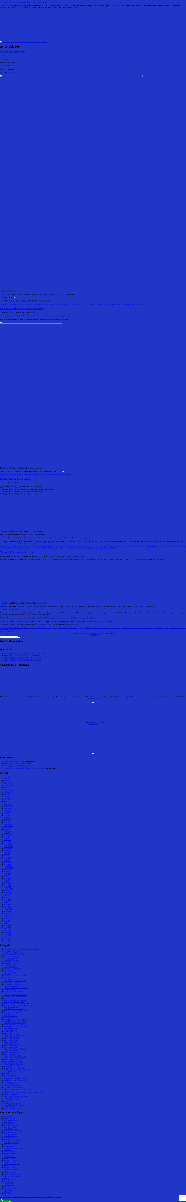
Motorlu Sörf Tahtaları (11, 1028)
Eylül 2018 (7, 885)
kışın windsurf (93, 628)
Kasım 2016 (7, 924)
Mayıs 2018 (7, 892)
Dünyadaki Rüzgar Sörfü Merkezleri (15, 981)
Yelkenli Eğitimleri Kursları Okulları (15, 1105)
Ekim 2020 (7, 841)
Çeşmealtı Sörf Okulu (10, 967)
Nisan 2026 (7, 778)
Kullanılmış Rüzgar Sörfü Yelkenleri (15, 1023)
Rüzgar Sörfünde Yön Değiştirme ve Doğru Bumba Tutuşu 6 (22, 659)
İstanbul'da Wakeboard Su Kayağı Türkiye (17, 1010)
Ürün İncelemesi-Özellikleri (12, 1085)
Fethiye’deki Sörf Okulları (12, 982)
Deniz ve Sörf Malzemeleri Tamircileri (15, 975)
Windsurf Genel (29, 304)
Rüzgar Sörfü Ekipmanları (12, 1037)
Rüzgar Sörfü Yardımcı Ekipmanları (15, 1056)
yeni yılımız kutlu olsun (137, 304)
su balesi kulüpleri (69, 548)
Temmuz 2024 (8, 785)
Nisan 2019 (7, 873)
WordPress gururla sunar (54, 1197)
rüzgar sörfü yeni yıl (82, 304)
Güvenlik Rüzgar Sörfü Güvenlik (14, 991)
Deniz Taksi (7, 974)
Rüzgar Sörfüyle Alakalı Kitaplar (14, 1061)
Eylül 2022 (7, 803)
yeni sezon (126, 304)
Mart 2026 (7, 780)
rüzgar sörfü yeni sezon (68, 304)
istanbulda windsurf (10, 1137)
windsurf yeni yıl (117, 304)
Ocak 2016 (7, 930)
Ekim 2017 (7, 904)
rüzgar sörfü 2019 (54, 304)
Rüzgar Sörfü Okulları (11, 1047)
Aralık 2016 (7, 922)
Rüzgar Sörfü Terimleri (11, 1054)
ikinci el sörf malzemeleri (11, 1125)
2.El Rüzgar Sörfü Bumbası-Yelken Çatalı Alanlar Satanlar (22, 949)
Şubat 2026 (7, 782)
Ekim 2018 (7, 883)
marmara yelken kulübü (11, 1153)
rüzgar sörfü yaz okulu (11, 1169)
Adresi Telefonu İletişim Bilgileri (14, 954)
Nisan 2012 (7, 937)
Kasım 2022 (7, 801)
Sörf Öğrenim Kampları (11, 1072)
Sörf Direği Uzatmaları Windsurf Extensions (17, 1070)
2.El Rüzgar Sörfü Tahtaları (12, 951)
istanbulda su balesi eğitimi (90, 546)
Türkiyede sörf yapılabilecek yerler (14, 1176)
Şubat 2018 (7, 897)
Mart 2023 (7, 798)
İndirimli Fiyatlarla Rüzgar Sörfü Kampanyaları (18, 1005)
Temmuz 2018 (8, 889)
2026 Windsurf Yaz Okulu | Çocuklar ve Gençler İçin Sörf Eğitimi (24, 653)
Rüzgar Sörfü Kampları (11, 1040)
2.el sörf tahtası (8, 1116)
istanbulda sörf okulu (10, 1136)
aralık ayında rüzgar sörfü (55, 628)
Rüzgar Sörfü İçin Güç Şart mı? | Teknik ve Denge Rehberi (22, 655)
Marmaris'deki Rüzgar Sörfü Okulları (35, 628)
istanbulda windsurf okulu (12, 1141)
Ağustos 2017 (8, 908)
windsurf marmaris (15, 629)
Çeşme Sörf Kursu (9, 965)
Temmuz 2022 (8, 806)
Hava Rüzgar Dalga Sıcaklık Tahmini (15, 995)
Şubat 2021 (7, 834)
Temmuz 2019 (8, 868)
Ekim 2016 (7, 925)
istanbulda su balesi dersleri (73, 546)
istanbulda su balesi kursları (143, 546)
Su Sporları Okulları (42, 546)
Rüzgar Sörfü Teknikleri (11, 1052)
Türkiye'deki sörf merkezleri (12, 1174)
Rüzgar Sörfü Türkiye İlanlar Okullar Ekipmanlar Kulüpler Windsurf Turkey (23, 2)
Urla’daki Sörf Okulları (11, 1084)
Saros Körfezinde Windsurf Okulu (14, 1063)
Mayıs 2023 (7, 794)
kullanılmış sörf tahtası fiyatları (13, 1148)
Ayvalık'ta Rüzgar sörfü (11, 958)
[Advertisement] (93, 24)
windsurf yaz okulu (10, 1188)
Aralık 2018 (7, 880)
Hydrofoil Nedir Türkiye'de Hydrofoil (15, 996)
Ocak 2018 (7, 899)
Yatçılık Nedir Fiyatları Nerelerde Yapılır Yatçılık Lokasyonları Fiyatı (25, 768)
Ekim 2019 (7, 862)
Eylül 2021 (7, 822)
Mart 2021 (7, 833)
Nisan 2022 (7, 810)
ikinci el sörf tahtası (10, 1127)
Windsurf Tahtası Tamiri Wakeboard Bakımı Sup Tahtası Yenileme (24, 1092)
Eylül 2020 (7, 843)
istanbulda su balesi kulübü (107, 546)
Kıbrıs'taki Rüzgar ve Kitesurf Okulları (16, 1019)
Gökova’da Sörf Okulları (11, 986)
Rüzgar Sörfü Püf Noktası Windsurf (15, 1049)
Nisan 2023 (7, 796)
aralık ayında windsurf (70, 628)
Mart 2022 (7, 812)
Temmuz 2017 (8, 910)
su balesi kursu (91, 548)
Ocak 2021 (7, 836)
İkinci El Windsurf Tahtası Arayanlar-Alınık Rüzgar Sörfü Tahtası (24, 1003)
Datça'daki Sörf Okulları (11, 972)
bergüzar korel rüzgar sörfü (42, 475)
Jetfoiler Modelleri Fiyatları (12, 1012)
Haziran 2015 (8, 932)
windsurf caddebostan (10, 1179)
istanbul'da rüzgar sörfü (11, 1129)
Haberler (6, 993)
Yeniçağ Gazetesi (93, 724)
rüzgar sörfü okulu (9, 1165)
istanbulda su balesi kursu (160, 546)
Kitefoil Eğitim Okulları (11, 1016)
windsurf (6, 1178)
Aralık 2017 (7, 901)
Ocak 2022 (7, 815)
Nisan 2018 (7, 894)
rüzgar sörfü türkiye (10, 1167)
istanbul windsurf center (41, 304)
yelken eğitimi (8, 1190)
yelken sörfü (7, 1193)
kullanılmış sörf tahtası (11, 1146)
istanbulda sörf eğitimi (10, 1134)
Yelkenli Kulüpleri (9, 1106)
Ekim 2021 (7, 820)
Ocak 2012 (7, 939)
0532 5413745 (93, 635)
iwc (5, 1144)
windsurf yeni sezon (105, 304)
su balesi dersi (26, 548)
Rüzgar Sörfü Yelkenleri (11, 1059)
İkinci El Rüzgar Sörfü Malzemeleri (15, 1000)
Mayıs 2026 (7, 777)
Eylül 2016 (7, 927)
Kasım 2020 (7, 840)
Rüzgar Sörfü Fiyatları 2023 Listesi (14, 762)
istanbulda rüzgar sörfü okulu (13, 1132)
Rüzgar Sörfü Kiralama (11, 1042)
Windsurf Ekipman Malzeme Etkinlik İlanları (17, 1089)
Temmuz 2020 (8, 847)
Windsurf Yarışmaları (10, 1094)
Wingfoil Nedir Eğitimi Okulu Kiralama (16, 1096)
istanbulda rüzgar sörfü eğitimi (13, 1130)
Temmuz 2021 (8, 826)
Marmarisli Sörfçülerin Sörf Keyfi (17, 552)
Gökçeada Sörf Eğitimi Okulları (13, 984)
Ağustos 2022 (8, 805)
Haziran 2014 (8, 936)
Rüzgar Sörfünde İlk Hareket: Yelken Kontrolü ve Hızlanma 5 (23, 660)
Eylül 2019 (7, 864)
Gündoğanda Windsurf (11, 989)
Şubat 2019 (7, 876)
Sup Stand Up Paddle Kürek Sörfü (14, 1077)
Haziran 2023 (8, 792)
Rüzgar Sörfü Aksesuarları (12, 1033)
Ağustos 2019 (8, 866)
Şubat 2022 (7, 813)
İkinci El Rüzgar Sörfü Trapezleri (14, 1002)
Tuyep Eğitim (8, 1082)
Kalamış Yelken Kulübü (11, 767)
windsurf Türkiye (9, 1186)
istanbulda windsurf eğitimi (12, 1139)
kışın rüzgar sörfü (83, 628)
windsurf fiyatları (9, 1183)
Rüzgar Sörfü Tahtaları (11, 1051)
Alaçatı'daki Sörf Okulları (12, 956)
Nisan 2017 (7, 915)
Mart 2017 (7, 917)
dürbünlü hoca (8, 1122)
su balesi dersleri (37, 548)
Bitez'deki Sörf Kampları (11, 960)
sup (5, 1171)
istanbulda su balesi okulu (8, 548)
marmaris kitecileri (104, 628)
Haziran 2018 (8, 890)
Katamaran (7, 1014)
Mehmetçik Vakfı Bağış (93, 698)
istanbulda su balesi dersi (56, 546)
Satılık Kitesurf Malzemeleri (12, 1066)
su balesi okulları (101, 548)
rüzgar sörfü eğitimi (65, 475)
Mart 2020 (7, 854)
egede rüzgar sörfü (9, 1123)
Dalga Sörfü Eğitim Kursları (12, 968)
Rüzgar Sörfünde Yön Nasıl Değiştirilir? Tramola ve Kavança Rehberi (25, 657)
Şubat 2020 (7, 855)
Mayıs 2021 (7, 829)
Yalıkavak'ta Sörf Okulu (11, 1098)
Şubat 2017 (7, 918)
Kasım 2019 (7, 861)
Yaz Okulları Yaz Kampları (12, 1099)
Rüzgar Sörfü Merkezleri (11, 1044)
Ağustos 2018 (8, 887)
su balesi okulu (112, 548)
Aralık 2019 (7, 859)
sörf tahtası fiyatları (10, 1172)
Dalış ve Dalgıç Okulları (11, 970)
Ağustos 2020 (8, 845)
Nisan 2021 (7, 831)
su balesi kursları (81, 548)
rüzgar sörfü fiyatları (10, 1160)
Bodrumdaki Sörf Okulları (12, 961)
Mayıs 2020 (7, 850)
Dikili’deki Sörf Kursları (11, 979)
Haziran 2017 (8, 911)
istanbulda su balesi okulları (177, 546)
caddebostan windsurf (10, 1120)
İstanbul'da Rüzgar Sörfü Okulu (13, 1009)
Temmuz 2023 (8, 791)
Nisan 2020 (7, 852)
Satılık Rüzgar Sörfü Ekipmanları (14, 1068)
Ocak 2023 (7, 799)
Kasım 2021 (7, 819)
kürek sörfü (7, 1150)
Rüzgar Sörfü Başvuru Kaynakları (14, 1035)
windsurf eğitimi (9, 1181)
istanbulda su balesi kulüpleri (125, 546)
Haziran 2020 (8, 848)
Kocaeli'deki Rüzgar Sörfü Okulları (15, 1021)
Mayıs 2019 (7, 871)
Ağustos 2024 (8, 784)
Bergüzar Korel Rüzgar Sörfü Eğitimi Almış (22, 308)
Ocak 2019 (7, 878)
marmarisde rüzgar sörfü (118, 628)
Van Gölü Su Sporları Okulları (13, 1087)
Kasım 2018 (7, 882)
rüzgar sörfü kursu (9, 1162)
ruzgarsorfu (3, 304)
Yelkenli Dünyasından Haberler (13, 1103)
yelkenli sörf (7, 1192)
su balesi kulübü (58, 548)
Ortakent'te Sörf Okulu (11, 1031)
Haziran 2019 (8, 869)
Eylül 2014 (7, 934)
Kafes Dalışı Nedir (9, 765)
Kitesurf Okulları (9, 1017)
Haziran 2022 (8, 808)
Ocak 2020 (7, 857)
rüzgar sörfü (55, 475)
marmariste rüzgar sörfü (161, 628)
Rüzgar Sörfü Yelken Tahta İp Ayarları (15, 1058)
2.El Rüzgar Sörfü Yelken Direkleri (14, 953)
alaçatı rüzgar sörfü (10, 1118)
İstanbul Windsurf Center (11, 1007)
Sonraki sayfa (9, 631)
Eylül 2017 (7, 906)
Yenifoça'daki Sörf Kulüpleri (12, 1108)
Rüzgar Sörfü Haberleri (11, 1038)
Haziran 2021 (8, 827)
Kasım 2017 (7, 903)
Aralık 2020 (7, 838)
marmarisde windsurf (132, 628)
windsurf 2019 (93, 304)
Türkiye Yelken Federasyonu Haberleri (16, 1079)
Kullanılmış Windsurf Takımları (13, 1024)
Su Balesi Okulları (30, 546)
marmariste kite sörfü (146, 628)
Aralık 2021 (7, 817)
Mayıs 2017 (7, 913)
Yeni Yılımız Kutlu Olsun (12, 51)
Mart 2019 (7, 875)
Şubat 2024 (7, 787)
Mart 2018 (7, 896)
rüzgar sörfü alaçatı (10, 1157)
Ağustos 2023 (8, 789)
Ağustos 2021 (8, 824)
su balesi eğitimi (47, 548)
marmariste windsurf (175, 628)
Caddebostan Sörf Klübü (11, 963)
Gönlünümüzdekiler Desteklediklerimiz (16, 988)
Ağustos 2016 (8, 929)
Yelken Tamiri (8, 1101)
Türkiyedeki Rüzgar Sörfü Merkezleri (15, 1080)
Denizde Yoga (8, 977)
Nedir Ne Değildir (9, 1030)
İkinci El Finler (8, 998)
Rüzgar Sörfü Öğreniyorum (12, 1045)
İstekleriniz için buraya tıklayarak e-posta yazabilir (86, 633)
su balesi (19, 548)
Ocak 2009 (7, 941)
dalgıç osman (22, 765)
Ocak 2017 (7, 920)
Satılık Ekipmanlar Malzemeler (13, 1065)
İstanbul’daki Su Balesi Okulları (16, 479)
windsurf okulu (8, 1185)
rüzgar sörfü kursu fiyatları (12, 1164)
